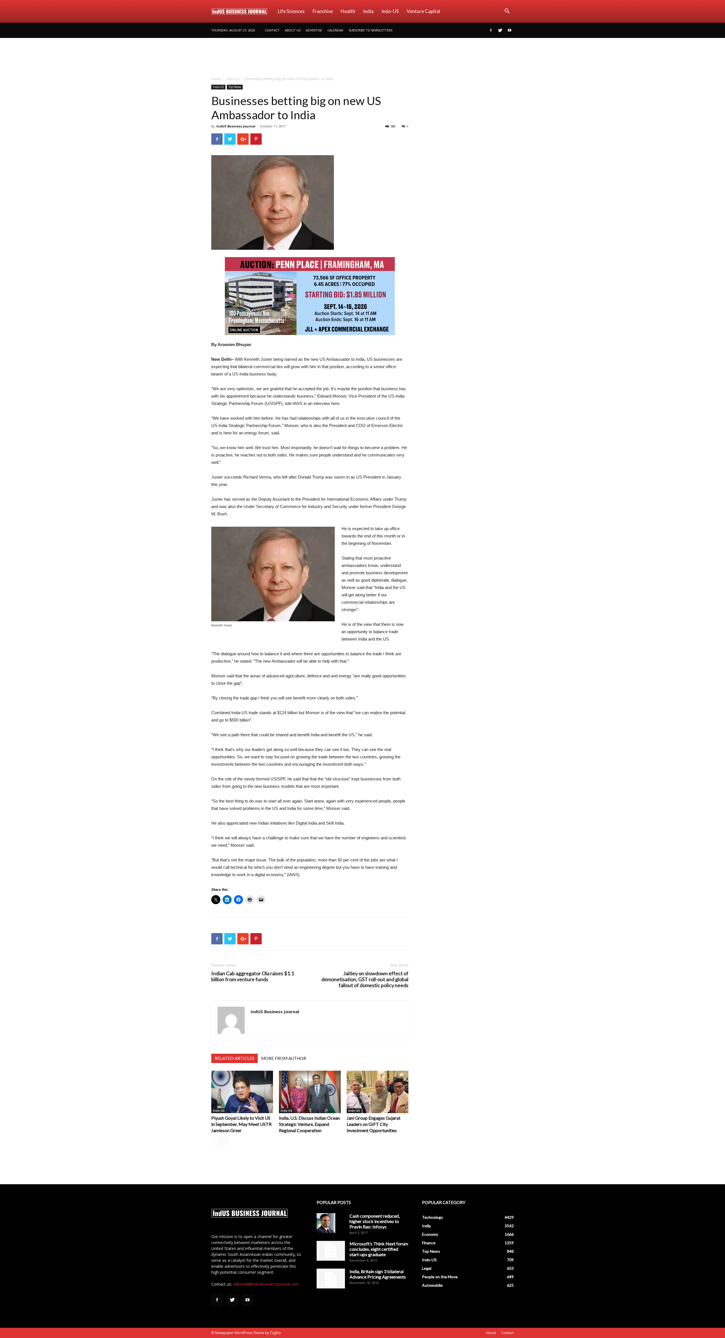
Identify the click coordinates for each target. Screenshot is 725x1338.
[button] (507, 11)
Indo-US (390, 11)
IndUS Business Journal (235, 126)
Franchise (323, 11)
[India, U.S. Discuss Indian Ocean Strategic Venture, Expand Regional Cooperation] (310, 1092)
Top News (235, 87)
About (491, 1332)
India (368, 11)
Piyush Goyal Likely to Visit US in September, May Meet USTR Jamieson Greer (241, 1124)
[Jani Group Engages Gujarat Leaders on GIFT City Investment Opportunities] (377, 1092)
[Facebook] (491, 30)
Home (216, 78)
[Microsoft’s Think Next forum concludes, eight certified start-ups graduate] (331, 1251)
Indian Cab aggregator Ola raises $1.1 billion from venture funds (252, 976)
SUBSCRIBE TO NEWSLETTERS (370, 30)
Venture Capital (423, 11)
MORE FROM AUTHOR (283, 1058)
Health (348, 11)
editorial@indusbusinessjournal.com (266, 1284)
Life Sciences (291, 11)
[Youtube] (509, 30)
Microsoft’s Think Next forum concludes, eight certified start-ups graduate (378, 1249)
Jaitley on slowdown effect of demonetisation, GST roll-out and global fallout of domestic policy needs (364, 979)
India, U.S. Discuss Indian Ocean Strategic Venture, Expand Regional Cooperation (309, 1124)
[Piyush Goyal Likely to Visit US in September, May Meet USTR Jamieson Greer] (242, 1092)
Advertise (314, 30)
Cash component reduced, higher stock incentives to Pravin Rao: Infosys (374, 1221)
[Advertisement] (362, 57)
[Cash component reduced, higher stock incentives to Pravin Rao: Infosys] (326, 1223)
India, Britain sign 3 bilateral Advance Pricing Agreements (377, 1274)
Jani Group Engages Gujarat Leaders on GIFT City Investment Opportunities (373, 1124)
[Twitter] (500, 30)
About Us (292, 30)
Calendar (335, 30)
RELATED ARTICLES (234, 1058)
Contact (272, 30)
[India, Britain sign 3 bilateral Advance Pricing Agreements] (331, 1278)
